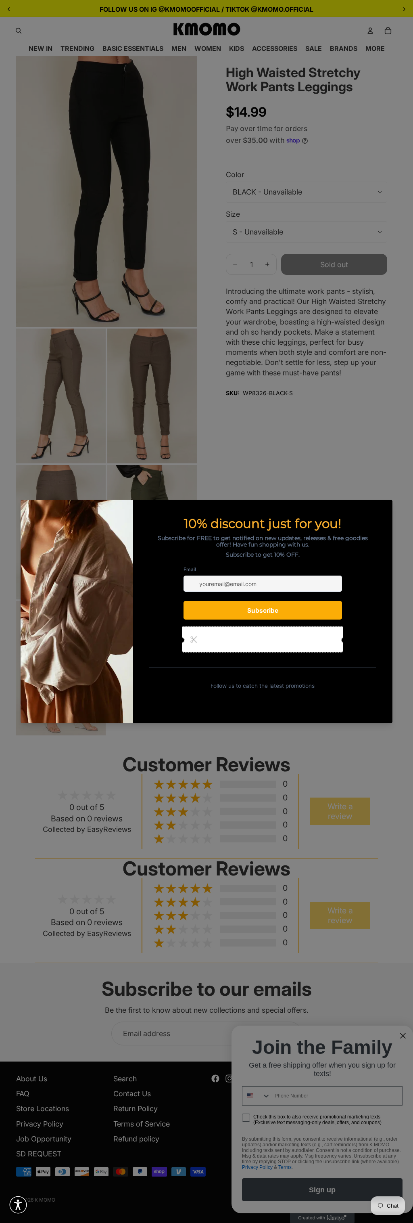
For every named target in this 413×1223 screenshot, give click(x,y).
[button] (18, 1205)
